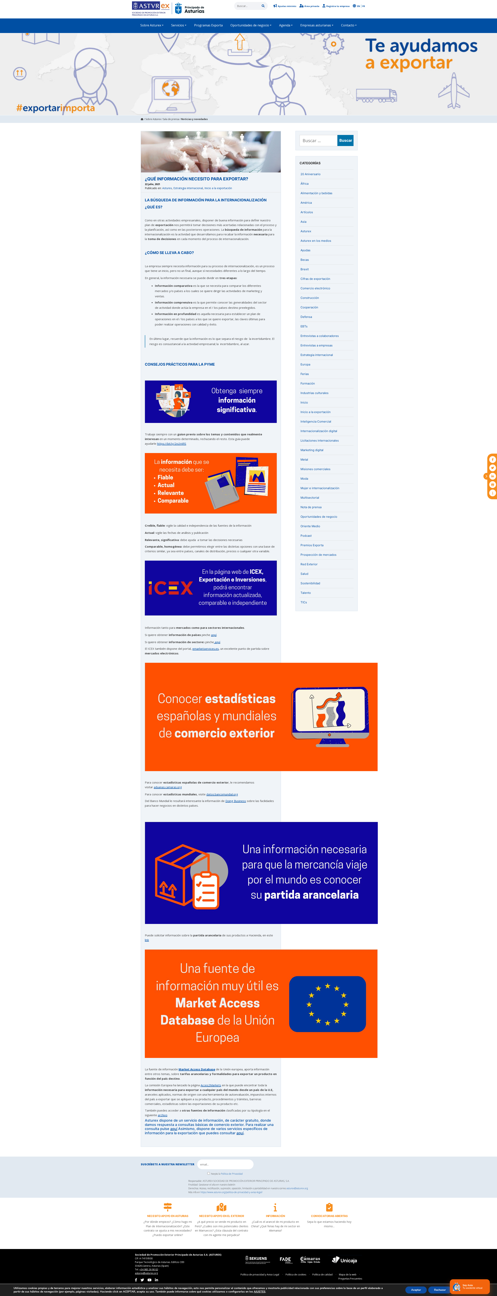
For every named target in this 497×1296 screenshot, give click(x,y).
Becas (305, 260)
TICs (304, 602)
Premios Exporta (312, 545)
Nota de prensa (311, 507)
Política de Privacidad (232, 1173)
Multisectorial (310, 497)
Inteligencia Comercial (316, 421)
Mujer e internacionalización (320, 488)
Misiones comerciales (315, 469)
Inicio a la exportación (218, 188)
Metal (304, 459)
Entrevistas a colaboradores (320, 336)
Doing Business (235, 801)
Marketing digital (312, 450)
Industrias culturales (314, 393)
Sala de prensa (171, 119)
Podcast (306, 536)
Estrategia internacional (188, 188)
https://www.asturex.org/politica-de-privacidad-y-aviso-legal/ (231, 1192)
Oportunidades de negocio (249, 25)
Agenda (284, 25)
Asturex (167, 188)
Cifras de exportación (315, 279)
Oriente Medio (310, 526)
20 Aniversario (311, 174)
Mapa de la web (347, 1274)
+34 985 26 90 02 (148, 1269)
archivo (162, 1115)
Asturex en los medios (316, 241)
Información (275, 1216)
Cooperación (309, 307)
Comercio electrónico (315, 288)
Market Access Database (197, 1069)
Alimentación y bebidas (316, 193)
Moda (304, 478)
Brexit (305, 269)
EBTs (304, 326)
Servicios (177, 25)
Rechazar (440, 1290)
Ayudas (305, 250)
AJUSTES (259, 1291)
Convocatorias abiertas (329, 1216)
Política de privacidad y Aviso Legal (260, 1274)
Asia (303, 222)
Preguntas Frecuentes (350, 1278)
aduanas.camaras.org (168, 787)
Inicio (304, 402)
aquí (213, 635)
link (147, 940)
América (306, 202)
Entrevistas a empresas (317, 345)
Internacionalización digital (319, 431)
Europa (305, 364)
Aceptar (416, 1290)
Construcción (310, 298)
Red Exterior (309, 564)
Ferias (305, 374)
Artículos (307, 212)
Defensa (306, 317)
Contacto (347, 25)
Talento (306, 593)
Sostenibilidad (310, 583)
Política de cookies (296, 1274)
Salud (304, 574)
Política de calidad (322, 1274)
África (304, 183)
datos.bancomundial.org (222, 794)
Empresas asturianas (315, 25)
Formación (308, 383)
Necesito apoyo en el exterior (221, 1216)
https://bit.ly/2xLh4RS (171, 443)
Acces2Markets (211, 1085)
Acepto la (227, 1173)
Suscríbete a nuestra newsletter (167, 1164)
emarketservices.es (205, 649)
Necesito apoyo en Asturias (167, 1216)
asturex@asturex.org (297, 1188)
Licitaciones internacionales (320, 440)
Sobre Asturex (150, 25)
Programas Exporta (208, 25)
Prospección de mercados (318, 555)
